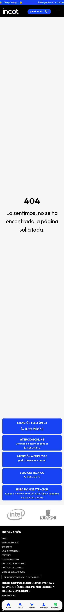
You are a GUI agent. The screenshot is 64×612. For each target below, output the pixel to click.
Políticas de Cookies (12, 568)
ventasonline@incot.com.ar (32, 443)
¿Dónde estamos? (11, 551)
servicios (6, 555)
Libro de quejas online (13, 572)
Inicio (4, 538)
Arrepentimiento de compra (21, 577)
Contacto (7, 547)
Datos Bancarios (10, 559)
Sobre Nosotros (10, 543)
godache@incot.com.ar (32, 460)
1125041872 (33, 428)
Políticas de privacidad (13, 563)
